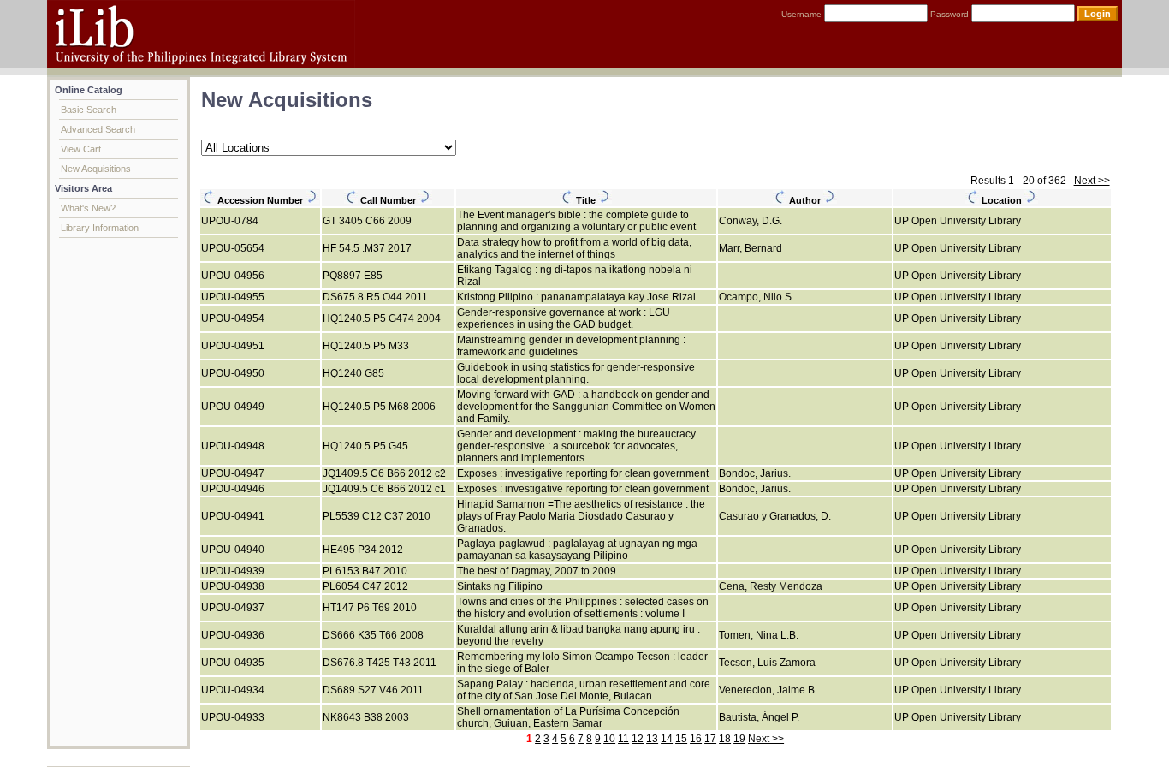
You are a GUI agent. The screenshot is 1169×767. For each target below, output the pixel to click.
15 (681, 739)
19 (739, 739)
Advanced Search (98, 129)
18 (725, 739)
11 (623, 739)
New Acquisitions (96, 169)
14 (667, 739)
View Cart (81, 149)
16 (696, 739)
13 (652, 739)
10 (609, 739)
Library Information (100, 228)
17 (710, 739)
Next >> (1092, 181)
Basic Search (88, 109)
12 (638, 739)
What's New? (88, 208)
